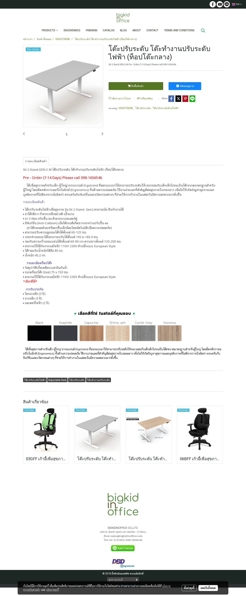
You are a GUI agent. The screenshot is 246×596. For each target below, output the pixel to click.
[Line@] (123, 548)
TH (237, 4)
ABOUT (136, 30)
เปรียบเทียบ (146, 98)
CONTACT (152, 30)
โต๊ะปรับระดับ (143, 108)
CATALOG (109, 30)
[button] (203, 30)
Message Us (187, 86)
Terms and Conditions (179, 30)
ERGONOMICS (72, 30)
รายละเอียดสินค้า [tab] (36, 161)
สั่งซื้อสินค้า (137, 86)
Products (49, 30)
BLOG (123, 30)
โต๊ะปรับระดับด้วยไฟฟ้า (166, 108)
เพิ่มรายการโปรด (121, 98)
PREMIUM (91, 30)
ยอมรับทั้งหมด (208, 588)
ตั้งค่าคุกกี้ (189, 588)
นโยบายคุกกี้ (52, 589)
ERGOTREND (126, 108)
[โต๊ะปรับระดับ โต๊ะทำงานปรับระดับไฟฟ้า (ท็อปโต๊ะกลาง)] (63, 86)
